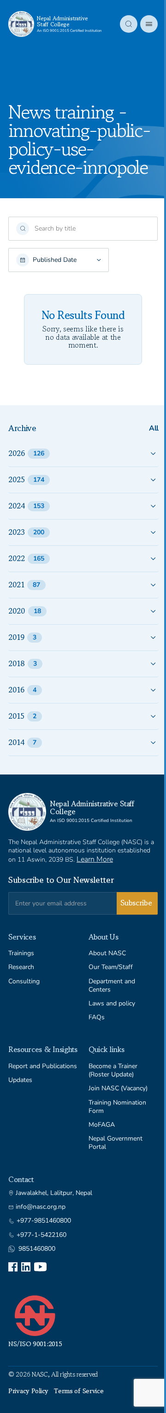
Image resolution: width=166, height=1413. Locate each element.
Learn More (95, 859)
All (154, 428)
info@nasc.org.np (40, 1207)
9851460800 (36, 1249)
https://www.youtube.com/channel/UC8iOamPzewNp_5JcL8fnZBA (40, 1266)
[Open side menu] (149, 24)
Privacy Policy (28, 1390)
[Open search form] (128, 24)
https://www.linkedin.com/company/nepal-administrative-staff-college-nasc (25, 1266)
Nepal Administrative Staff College (62, 21)
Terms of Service (79, 1390)
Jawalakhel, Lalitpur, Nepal (54, 1193)
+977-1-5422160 (41, 1235)
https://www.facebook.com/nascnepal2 (13, 1266)
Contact (21, 1179)
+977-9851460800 (44, 1221)
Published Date (55, 260)
